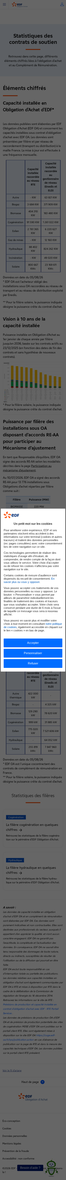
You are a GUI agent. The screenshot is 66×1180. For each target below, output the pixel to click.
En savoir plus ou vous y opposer (29, 580)
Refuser (33, 663)
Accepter (33, 642)
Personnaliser (33, 653)
